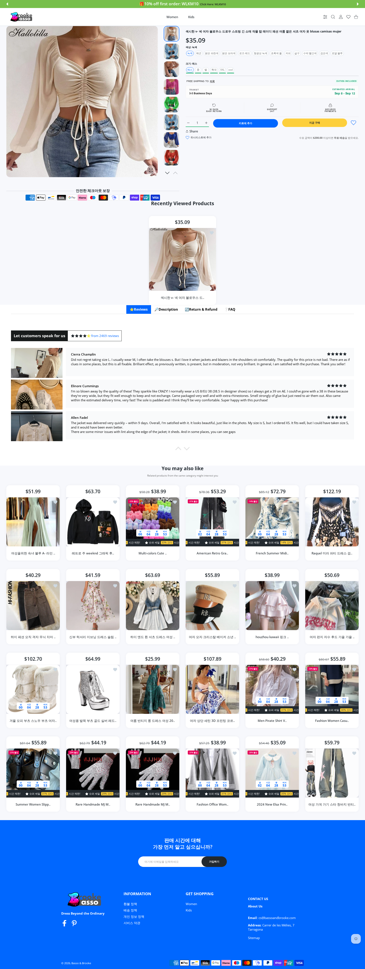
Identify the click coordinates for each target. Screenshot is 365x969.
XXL (222, 69)
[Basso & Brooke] (21, 17)
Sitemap (254, 938)
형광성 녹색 (260, 53)
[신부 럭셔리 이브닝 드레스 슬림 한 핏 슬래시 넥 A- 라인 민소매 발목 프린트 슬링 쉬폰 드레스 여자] (93, 605)
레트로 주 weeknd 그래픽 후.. (93, 553)
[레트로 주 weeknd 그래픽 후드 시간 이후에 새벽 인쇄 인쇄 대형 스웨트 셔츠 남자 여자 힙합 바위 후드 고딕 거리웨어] (93, 521)
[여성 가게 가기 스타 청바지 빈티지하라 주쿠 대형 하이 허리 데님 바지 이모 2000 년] (332, 773)
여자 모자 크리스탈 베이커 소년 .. (212, 637)
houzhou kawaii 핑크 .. (272, 637)
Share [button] (193, 131)
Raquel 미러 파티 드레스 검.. (332, 553)
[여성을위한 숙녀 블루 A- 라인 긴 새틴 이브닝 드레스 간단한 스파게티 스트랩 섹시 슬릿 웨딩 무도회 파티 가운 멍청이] (33, 521)
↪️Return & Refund (201, 309)
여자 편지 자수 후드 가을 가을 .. (332, 637)
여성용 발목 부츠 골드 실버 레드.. (92, 720)
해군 (198, 53)
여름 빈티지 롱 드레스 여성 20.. (152, 720)
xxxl (230, 69)
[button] (7, 4)
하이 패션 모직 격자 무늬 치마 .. (33, 637)
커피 (288, 53)
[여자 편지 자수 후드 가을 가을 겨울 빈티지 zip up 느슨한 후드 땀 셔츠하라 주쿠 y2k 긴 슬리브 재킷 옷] (332, 605)
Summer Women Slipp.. (33, 804)
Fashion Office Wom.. (212, 804)
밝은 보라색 (229, 53)
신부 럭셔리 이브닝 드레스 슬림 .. (92, 637)
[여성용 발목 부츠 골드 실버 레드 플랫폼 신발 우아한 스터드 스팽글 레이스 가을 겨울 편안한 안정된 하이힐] (93, 689)
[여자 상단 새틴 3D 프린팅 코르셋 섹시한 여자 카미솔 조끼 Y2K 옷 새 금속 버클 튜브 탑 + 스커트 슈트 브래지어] (212, 689)
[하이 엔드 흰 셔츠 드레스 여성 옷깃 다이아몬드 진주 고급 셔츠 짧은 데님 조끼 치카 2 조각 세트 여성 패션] (152, 605)
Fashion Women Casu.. (332, 720)
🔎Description (166, 309)
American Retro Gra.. (212, 553)
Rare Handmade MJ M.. (93, 804)
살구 (297, 53)
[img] (80, 336)
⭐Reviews (139, 309)
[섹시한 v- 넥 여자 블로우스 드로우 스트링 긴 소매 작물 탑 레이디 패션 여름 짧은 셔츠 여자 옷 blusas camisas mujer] (182, 259)
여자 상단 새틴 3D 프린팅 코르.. (212, 720)
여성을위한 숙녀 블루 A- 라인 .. (33, 553)
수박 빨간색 (310, 53)
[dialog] (333, 17)
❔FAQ (229, 309)
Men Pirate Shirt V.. (272, 720)
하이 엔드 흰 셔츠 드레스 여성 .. (152, 637)
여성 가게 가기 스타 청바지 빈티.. (331, 804)
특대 (214, 69)
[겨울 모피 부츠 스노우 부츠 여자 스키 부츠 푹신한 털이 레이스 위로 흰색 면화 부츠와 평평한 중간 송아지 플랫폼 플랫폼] (33, 689)
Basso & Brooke (81, 963)
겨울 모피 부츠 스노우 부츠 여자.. (33, 720)
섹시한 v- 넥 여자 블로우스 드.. (182, 297)
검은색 (324, 53)
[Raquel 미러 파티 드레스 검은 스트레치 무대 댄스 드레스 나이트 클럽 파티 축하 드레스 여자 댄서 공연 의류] (332, 521)
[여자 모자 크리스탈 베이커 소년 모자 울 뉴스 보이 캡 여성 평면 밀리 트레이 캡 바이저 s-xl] (212, 605)
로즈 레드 (244, 53)
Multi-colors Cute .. (153, 553)
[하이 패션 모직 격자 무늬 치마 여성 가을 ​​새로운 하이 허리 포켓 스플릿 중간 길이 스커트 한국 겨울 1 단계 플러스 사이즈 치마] (33, 605)
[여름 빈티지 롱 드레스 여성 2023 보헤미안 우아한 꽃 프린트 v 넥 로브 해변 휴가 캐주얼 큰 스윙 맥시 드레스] (152, 689)
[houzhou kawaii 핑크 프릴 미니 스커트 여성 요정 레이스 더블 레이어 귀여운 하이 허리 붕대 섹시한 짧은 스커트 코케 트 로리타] (272, 605)
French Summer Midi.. (272, 553)
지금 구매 (314, 122)
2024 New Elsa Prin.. (272, 804)
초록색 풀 (276, 53)
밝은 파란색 (211, 53)
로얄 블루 (337, 53)
